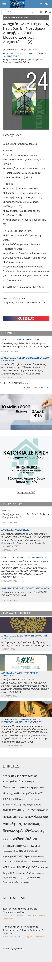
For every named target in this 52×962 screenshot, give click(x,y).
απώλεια (23, 851)
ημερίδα (26, 810)
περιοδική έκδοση (22, 839)
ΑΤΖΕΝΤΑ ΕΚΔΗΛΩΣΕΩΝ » (14, 383)
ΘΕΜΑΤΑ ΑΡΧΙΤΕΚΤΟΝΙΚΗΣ (16, 613)
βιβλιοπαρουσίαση (21, 878)
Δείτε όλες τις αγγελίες (14, 948)
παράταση (20, 856)
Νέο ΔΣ (12, 868)
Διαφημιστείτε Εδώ (26, 492)
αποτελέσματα (12, 845)
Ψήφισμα (25, 846)
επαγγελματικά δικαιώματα (15, 861)
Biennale (35, 861)
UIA (18, 867)
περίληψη (43, 861)
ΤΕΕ (30, 861)
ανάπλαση (33, 851)
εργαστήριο (8, 856)
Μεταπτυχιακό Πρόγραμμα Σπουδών (21, 793)
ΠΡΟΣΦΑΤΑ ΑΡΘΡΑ (11, 504)
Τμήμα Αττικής (38, 788)
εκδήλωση (29, 867)
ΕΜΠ (38, 846)
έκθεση (32, 846)
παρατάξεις (28, 805)
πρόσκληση (29, 873)
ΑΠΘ (6, 867)
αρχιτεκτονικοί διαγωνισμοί (37, 856)
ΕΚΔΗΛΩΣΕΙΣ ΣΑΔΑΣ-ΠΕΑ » (37, 387)
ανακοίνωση (25, 787)
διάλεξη (18, 804)
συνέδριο (19, 873)
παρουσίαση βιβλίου (10, 851)
